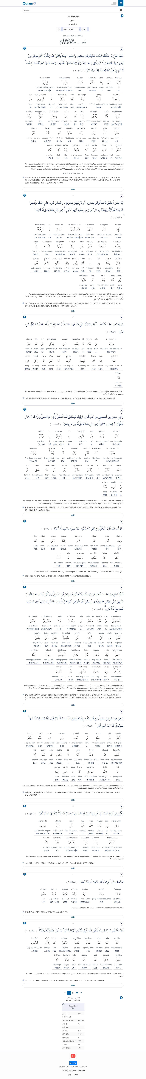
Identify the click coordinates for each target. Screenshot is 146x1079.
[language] (25, 49)
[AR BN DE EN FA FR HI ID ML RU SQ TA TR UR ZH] (60, 29)
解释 (73, 189)
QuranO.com (71, 1070)
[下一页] (122, 16)
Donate (73, 1063)
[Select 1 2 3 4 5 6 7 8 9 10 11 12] (85, 29)
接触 (76, 1075)
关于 (69, 1075)
